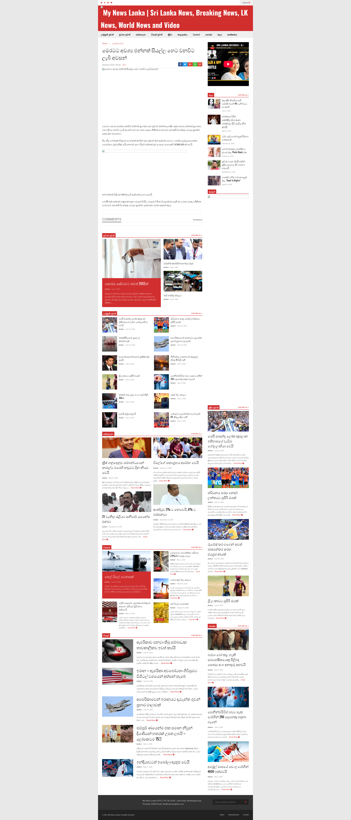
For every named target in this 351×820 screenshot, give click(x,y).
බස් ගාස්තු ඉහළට (173, 295)
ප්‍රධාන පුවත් (124, 34)
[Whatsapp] (195, 64)
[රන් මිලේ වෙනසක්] (161, 612)
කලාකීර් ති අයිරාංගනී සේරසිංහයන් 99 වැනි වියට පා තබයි (234, 104)
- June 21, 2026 (181, 326)
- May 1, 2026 (180, 560)
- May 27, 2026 (147, 767)
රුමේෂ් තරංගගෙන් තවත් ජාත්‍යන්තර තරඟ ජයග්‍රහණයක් (225, 549)
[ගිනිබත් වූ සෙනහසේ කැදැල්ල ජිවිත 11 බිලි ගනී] (161, 363)
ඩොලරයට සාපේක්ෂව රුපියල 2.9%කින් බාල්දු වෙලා (184, 554)
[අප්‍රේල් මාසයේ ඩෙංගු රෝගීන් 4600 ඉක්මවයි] (228, 751)
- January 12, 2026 (165, 468)
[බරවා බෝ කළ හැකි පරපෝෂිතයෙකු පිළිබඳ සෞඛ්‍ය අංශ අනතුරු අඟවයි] (228, 640)
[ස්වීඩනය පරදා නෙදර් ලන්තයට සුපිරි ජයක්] (161, 325)
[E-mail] (199, 64)
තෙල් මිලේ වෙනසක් (119, 576)
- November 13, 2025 (166, 520)
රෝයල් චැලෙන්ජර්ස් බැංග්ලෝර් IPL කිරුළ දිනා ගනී (185, 415)
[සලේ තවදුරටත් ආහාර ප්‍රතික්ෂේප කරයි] (109, 363)
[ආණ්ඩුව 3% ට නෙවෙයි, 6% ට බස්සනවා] (177, 494)
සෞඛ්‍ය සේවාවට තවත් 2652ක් (126, 283)
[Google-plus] (190, 64)
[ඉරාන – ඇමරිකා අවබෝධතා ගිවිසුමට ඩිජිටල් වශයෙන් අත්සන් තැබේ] (117, 676)
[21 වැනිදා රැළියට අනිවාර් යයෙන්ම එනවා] (126, 501)
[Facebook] (180, 64)
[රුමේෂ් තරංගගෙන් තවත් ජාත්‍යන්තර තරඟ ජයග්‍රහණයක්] (228, 529)
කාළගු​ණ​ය (182, 34)
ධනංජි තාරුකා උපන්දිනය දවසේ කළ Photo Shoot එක (234, 150)
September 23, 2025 (228, 172)
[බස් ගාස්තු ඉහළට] (183, 281)
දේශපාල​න (141, 34)
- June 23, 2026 (129, 329)
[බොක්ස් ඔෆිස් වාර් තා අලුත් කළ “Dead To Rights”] (214, 180)
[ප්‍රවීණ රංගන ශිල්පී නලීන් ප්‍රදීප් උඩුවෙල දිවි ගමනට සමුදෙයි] (214, 165)
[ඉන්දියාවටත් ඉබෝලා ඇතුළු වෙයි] (117, 768)
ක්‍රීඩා (170, 34)
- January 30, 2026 (182, 608)
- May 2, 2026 (218, 777)
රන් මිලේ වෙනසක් (179, 603)
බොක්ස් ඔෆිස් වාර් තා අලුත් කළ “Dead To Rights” (234, 178)
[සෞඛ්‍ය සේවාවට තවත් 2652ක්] (131, 258)
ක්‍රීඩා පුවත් (213, 407)
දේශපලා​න (108, 434)
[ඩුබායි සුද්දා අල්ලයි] (109, 420)
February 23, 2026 (228, 143)
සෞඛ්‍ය (212, 626)
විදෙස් (106, 635)
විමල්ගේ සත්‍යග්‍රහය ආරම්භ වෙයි (176, 462)
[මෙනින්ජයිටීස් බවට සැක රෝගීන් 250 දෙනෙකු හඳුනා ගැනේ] (161, 382)
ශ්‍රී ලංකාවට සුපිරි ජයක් (129, 375)
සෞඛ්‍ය (208, 34)
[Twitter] (185, 64)
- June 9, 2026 (129, 364)
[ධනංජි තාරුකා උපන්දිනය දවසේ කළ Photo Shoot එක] (214, 152)
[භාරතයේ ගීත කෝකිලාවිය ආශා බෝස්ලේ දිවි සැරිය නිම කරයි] (214, 119)
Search (246, 3)
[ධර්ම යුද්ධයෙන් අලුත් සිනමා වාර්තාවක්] (214, 139)
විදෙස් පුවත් (156, 34)
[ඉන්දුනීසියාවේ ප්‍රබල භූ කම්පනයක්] (109, 344)
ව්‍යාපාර (196, 34)
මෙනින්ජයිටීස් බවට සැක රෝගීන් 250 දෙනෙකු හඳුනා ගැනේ (186, 377)
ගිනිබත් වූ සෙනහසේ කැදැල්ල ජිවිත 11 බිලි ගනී (184, 358)
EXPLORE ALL (196, 235)
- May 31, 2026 (147, 744)
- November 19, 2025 (115, 527)
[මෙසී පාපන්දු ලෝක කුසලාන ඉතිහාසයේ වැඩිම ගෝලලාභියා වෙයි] (109, 325)
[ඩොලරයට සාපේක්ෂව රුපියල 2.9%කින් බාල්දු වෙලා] (161, 561)
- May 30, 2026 (113, 478)
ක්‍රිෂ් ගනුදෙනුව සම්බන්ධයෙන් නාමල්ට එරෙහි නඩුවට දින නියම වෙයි (125, 467)
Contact (246, 815)
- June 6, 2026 (218, 670)
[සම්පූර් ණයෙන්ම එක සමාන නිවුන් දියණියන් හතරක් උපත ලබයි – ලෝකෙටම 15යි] (117, 733)
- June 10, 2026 (181, 345)
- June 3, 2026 (129, 402)
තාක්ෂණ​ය (232, 34)
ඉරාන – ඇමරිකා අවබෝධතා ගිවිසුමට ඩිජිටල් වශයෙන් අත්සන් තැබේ (167, 673)
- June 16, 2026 (129, 345)
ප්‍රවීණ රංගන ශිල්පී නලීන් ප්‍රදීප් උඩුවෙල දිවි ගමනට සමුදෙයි (233, 165)
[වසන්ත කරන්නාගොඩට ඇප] (183, 249)
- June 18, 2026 (147, 681)
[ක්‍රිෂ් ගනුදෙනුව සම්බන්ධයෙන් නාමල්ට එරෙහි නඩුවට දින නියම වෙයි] (126, 447)
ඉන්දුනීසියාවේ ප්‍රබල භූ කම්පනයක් (129, 339)
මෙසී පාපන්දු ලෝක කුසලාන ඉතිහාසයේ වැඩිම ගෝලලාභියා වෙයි (133, 322)
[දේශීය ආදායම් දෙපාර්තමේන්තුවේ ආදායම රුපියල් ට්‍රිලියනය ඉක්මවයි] (109, 612)
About (222, 815)
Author (107, 289)
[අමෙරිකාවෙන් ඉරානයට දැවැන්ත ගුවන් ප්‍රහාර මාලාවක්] (161, 344)
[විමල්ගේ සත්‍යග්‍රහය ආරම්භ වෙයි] (177, 447)
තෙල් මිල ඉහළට (178, 394)
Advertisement (233, 815)
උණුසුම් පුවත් (107, 34)
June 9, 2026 (226, 111)
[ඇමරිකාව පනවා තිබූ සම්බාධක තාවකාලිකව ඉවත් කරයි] (117, 651)
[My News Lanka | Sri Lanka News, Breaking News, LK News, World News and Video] (177, 18)
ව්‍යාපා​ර (106, 547)
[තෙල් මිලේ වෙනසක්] (126, 561)
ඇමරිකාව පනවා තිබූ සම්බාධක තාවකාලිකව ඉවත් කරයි (162, 644)
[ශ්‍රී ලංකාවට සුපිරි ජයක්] (109, 382)
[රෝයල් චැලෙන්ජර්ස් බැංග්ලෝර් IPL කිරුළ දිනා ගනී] (161, 420)
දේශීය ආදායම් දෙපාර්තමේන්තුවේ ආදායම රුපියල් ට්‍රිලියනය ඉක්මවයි (134, 606)
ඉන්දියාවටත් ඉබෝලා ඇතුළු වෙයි (163, 762)
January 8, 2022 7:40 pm (111, 65)
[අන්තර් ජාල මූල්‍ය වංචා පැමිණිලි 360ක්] (109, 401)
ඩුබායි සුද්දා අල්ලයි (127, 413)
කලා (220, 34)
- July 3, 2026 (115, 289)
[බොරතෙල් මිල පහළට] (161, 588)
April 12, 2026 (226, 131)
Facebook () (197, 220)
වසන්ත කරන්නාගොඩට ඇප (178, 263)
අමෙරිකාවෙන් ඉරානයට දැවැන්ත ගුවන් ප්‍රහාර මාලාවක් (186, 339)
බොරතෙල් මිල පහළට (180, 579)
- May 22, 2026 (130, 613)
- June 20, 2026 (218, 559)
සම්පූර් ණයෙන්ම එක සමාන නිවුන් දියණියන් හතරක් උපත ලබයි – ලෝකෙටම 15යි (164, 733)
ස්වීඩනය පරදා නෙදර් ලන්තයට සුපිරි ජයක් (223, 495)
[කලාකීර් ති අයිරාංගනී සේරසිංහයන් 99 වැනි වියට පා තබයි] (214, 104)
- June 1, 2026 (129, 418)
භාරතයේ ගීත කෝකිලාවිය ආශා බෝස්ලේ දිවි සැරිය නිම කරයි (234, 121)
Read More (119, 303)
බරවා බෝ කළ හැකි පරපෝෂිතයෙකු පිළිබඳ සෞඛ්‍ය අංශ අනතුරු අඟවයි (227, 659)
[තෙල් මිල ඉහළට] (161, 401)
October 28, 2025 (227, 156)
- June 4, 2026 (129, 379)
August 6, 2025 (227, 184)
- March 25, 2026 (181, 584)
